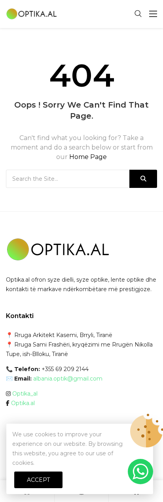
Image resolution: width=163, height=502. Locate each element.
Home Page (88, 157)
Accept (38, 479)
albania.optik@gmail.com (67, 378)
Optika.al (23, 403)
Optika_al (25, 393)
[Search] (143, 179)
